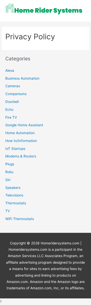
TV (7, 211)
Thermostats (15, 203)
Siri (7, 180)
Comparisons (16, 94)
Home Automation (20, 133)
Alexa (9, 70)
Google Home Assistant (24, 125)
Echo (9, 109)
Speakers (12, 188)
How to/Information (21, 141)
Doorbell (12, 102)
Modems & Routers (20, 156)
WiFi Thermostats (19, 219)
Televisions (14, 195)
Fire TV (11, 117)
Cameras (12, 86)
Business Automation (22, 78)
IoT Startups (15, 149)
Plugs (9, 164)
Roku (9, 172)
